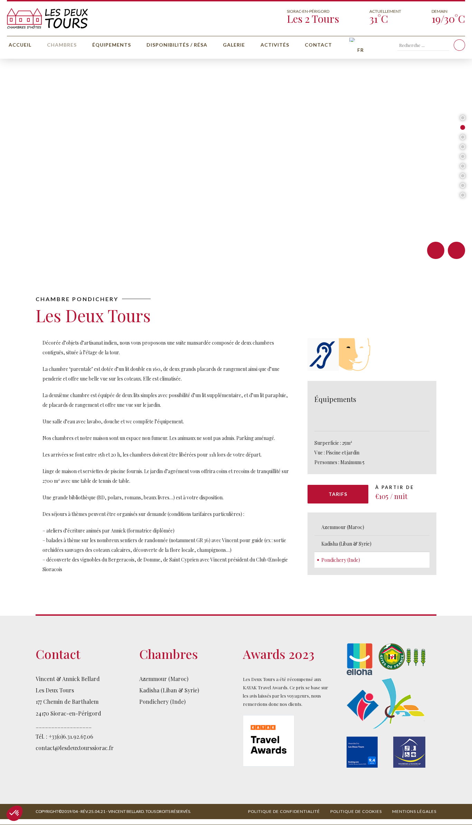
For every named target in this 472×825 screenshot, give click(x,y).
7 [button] (463, 175)
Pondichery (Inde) (340, 560)
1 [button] (463, 117)
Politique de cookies (356, 811)
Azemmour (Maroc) (342, 527)
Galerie (234, 45)
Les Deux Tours (55, 690)
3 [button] (463, 137)
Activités (275, 45)
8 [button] (462, 185)
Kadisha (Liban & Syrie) (346, 543)
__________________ (64, 724)
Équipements (111, 45)
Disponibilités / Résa (177, 45)
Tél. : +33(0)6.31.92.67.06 (64, 736)
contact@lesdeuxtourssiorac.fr (75, 747)
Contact (318, 45)
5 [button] (463, 156)
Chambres (62, 45)
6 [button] (462, 166)
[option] (236, 162)
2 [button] (463, 127)
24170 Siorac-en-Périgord (68, 713)
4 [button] (463, 146)
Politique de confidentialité (284, 811)
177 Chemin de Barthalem (67, 701)
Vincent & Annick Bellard (68, 678)
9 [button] (462, 195)
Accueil (20, 45)
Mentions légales (414, 811)
